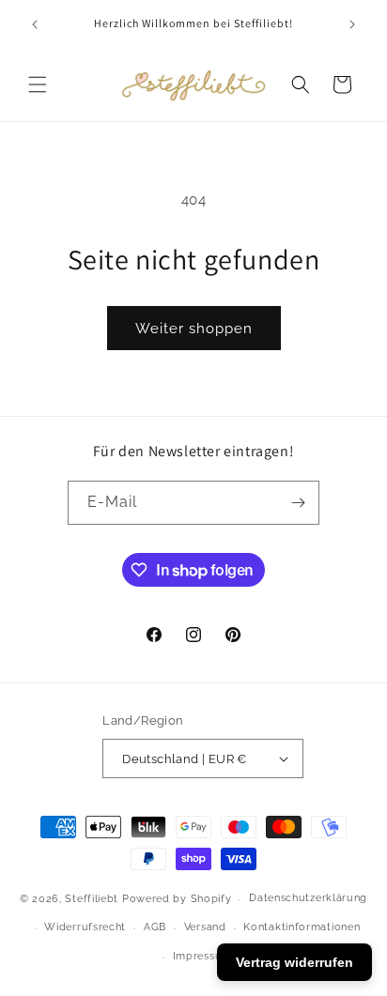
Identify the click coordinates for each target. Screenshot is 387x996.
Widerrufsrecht (85, 927)
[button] (37, 84)
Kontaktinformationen (301, 927)
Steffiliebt (91, 899)
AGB (155, 927)
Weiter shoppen (194, 328)
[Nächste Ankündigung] (352, 24)
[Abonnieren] (297, 503)
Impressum (202, 956)
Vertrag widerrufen (294, 962)
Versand (205, 927)
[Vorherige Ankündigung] (34, 24)
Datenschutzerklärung (308, 898)
